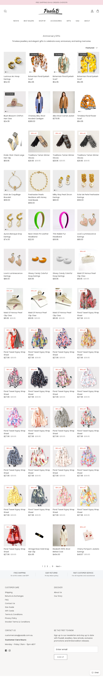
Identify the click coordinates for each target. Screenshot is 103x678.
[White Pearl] (64, 260)
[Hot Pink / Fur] (64, 220)
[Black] (39, 535)
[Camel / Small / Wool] (64, 102)
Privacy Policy (11, 618)
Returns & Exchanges (14, 596)
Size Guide (9, 607)
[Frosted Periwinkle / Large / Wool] (39, 102)
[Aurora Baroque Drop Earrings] (15, 220)
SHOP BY (42, 21)
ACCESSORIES (56, 21)
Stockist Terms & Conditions (17, 622)
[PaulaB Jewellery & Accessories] (51, 11)
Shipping (8, 592)
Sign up (60, 657)
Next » (58, 566)
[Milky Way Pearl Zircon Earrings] (64, 181)
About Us (58, 592)
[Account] (92, 11)
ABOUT (87, 21)
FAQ (7, 600)
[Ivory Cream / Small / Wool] (64, 535)
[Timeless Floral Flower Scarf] (88, 102)
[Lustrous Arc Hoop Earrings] (15, 63)
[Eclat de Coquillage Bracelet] (15, 181)
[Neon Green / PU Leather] (39, 220)
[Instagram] (10, 650)
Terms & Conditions (13, 614)
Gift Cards (9, 611)
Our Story (58, 596)
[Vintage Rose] (88, 220)
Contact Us (10, 603)
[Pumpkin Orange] (39, 260)
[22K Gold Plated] (88, 181)
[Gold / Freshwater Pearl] (39, 181)
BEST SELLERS (29, 21)
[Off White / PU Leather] (15, 141)
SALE (77, 21)
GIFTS (69, 21)
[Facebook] (6, 650)
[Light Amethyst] (15, 260)
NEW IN (16, 21)
